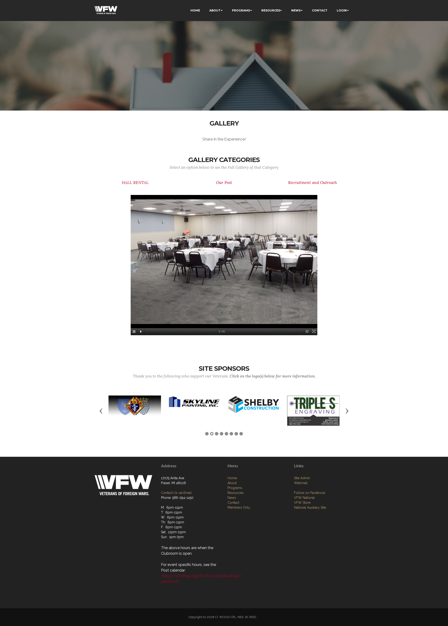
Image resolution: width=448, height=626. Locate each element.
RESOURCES (270, 10)
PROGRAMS (241, 10)
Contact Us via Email (176, 493)
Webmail (301, 483)
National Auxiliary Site (310, 507)
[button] (101, 411)
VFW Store (302, 502)
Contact (233, 502)
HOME (195, 10)
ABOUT (214, 10)
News (232, 498)
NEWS (296, 10)
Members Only (239, 507)
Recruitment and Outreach (312, 182)
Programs (235, 488)
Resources (236, 493)
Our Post (224, 182)
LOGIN (342, 10)
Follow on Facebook (309, 493)
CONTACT (319, 10)
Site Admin (302, 478)
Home (232, 478)
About (232, 483)
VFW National (304, 498)
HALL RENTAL (135, 182)
